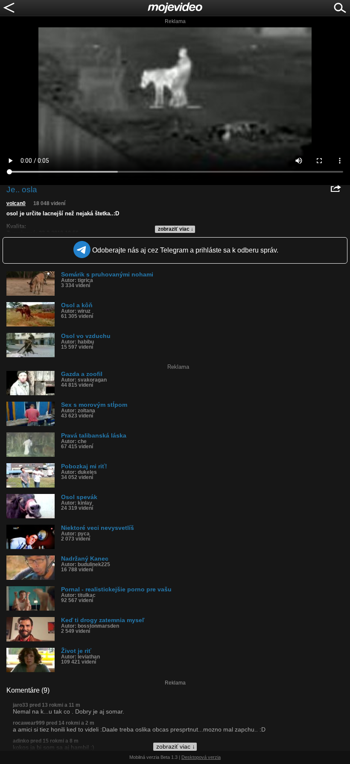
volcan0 (16, 203)
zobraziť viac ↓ (175, 229)
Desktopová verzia (201, 757)
